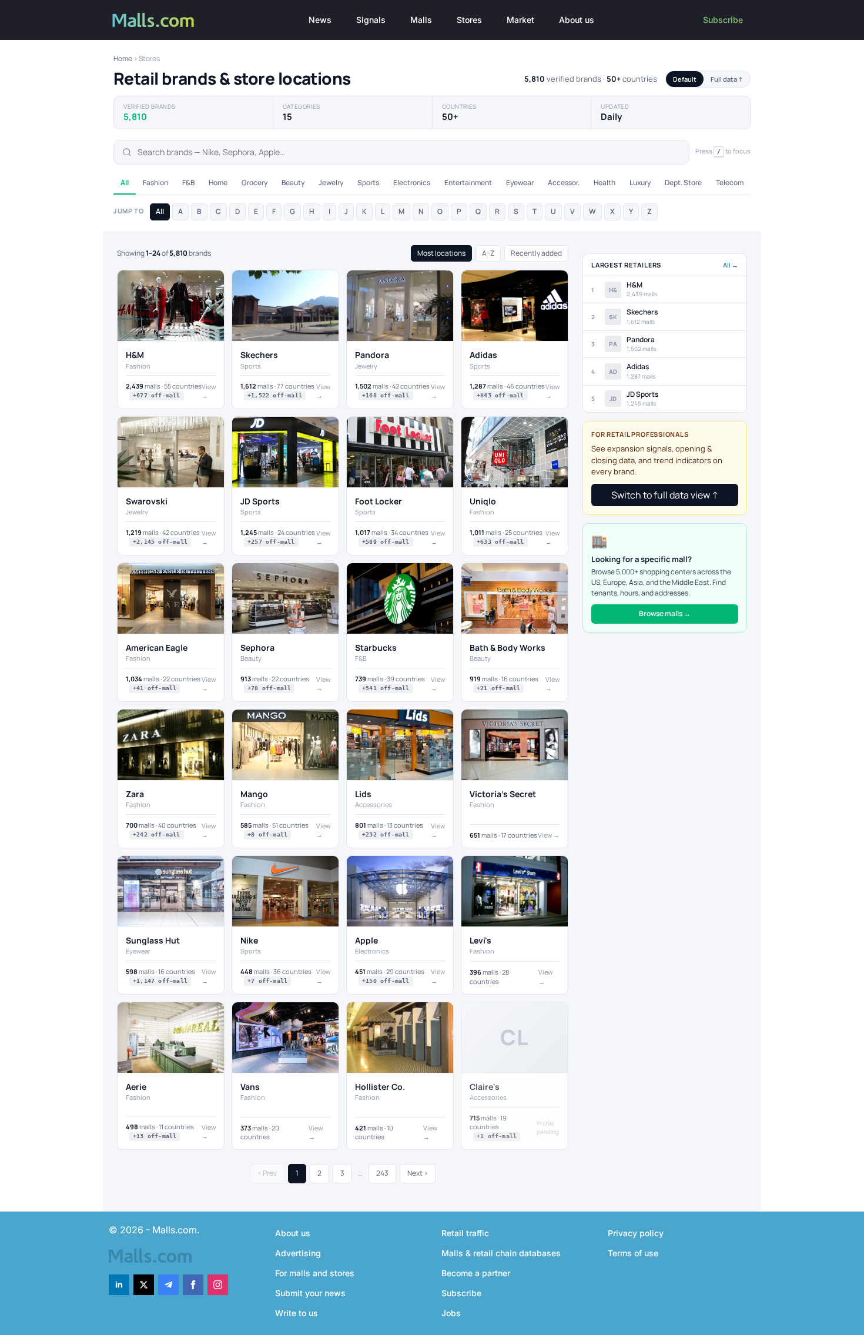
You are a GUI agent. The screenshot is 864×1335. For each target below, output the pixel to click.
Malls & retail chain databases (501, 1253)
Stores (469, 20)
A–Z (488, 253)
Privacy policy (636, 1233)
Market (520, 20)
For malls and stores (314, 1273)
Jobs (451, 1313)
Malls (421, 20)
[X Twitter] (143, 1284)
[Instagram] (217, 1284)
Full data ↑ (727, 79)
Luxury (640, 183)
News (320, 20)
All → (730, 264)
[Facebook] (193, 1284)
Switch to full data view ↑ (664, 495)
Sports (368, 183)
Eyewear (520, 183)
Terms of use (633, 1253)
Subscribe (723, 20)
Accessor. (564, 183)
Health (604, 183)
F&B (188, 183)
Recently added (536, 253)
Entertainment (468, 183)
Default (684, 79)
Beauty (293, 183)
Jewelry (331, 183)
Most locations (441, 253)
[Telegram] (168, 1284)
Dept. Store (683, 183)
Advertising (298, 1253)
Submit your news (310, 1293)
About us (576, 20)
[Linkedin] (119, 1284)
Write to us (296, 1313)
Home (122, 58)
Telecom (730, 183)
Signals (371, 20)
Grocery (254, 183)
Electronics (411, 183)
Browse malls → (665, 613)
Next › (417, 1173)
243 (382, 1173)
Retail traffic (465, 1233)
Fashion (155, 183)
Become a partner (475, 1273)
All (124, 183)
